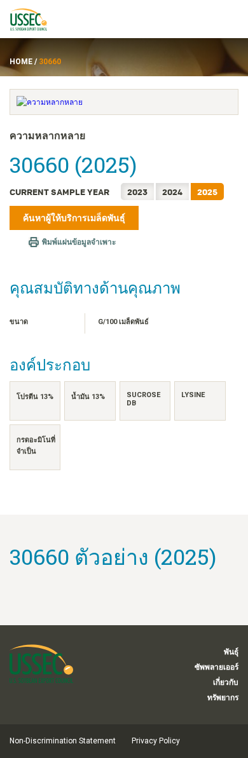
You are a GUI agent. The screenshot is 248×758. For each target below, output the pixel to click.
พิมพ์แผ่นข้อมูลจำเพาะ (79, 242)
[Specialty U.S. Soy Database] (34, 19)
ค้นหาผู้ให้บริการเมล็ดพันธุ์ (74, 218)
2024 (172, 191)
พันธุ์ (231, 651)
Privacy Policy (156, 740)
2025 (207, 191)
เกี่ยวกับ (225, 682)
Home (21, 61)
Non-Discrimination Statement (63, 740)
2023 (137, 191)
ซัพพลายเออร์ (216, 667)
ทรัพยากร (222, 697)
